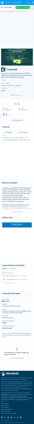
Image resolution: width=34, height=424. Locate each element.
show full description (17, 212)
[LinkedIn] (21, 417)
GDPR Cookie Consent (25, 140)
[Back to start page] (2, 2)
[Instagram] (17, 417)
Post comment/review (17, 358)
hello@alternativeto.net (8, 394)
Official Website (17, 224)
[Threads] (14, 417)
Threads (24, 396)
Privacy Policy (5, 405)
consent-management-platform (10, 140)
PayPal (26, 399)
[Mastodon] (8, 417)
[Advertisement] (17, 31)
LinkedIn (11, 398)
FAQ (2, 402)
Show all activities (10, 282)
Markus (18, 382)
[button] (3, 80)
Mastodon (14, 396)
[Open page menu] (32, 2)
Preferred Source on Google (9, 413)
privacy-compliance (19, 137)
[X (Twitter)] (5, 417)
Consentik (16, 275)
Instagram (4, 398)
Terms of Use (4, 403)
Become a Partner (6, 411)
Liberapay (20, 399)
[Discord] (2, 417)
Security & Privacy (7, 328)
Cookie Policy (4, 407)
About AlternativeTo (6, 409)
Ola (13, 382)
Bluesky (19, 396)
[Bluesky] (11, 417)
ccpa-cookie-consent (8, 137)
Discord (21, 394)
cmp (27, 137)
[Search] (28, 2)
